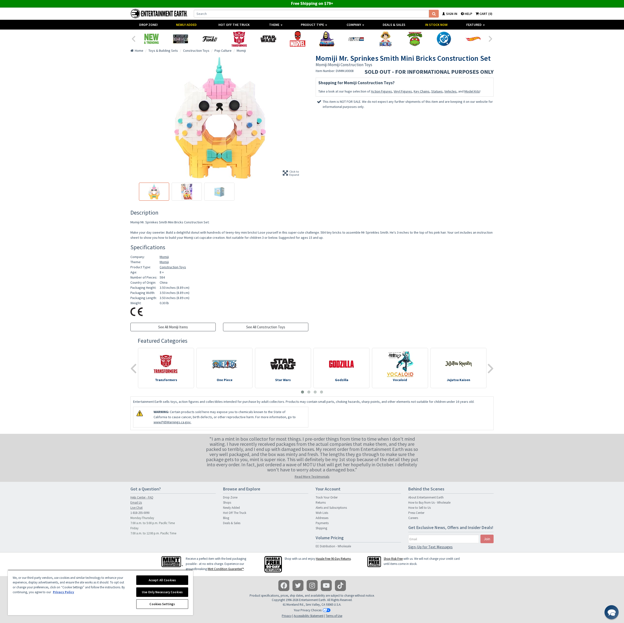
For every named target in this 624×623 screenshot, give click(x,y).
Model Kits (472, 91)
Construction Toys (173, 267)
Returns (321, 502)
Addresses (322, 518)
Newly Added (186, 24)
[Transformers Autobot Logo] (239, 39)
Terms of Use (334, 616)
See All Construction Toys (265, 327)
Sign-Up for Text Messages (430, 546)
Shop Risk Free (393, 559)
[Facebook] (283, 585)
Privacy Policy (63, 592)
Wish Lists (322, 513)
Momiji (164, 257)
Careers (413, 518)
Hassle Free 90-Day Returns (333, 559)
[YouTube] (326, 585)
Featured (474, 24)
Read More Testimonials (312, 476)
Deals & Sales (394, 24)
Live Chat (136, 508)
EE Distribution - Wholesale (333, 546)
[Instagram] (312, 585)
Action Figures (381, 91)
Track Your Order (327, 497)
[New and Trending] (151, 39)
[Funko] (209, 39)
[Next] (491, 38)
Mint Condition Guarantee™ (226, 569)
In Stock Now (436, 24)
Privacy (287, 616)
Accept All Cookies (162, 580)
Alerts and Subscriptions (331, 508)
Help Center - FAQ (141, 497)
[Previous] (133, 38)
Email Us (136, 502)
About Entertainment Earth (426, 497)
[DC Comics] (443, 39)
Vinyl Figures (403, 91)
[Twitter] (297, 585)
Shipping (321, 528)
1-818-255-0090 (139, 513)
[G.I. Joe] (356, 39)
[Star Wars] (268, 39)
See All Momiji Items (173, 327)
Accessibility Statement (308, 616)
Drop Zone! (148, 24)
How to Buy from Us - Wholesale (429, 502)
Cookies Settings (162, 604)
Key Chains (421, 91)
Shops (227, 502)
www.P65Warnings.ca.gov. (172, 422)
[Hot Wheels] (473, 39)
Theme (274, 24)
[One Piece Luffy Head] (385, 39)
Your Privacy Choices (308, 610)
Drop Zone (230, 497)
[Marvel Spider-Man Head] (297, 39)
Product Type (313, 24)
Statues (437, 91)
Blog (226, 518)
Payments (322, 523)
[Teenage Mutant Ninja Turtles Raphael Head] (414, 39)
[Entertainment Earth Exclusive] (180, 39)
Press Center (416, 513)
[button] (611, 612)
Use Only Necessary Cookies (162, 592)
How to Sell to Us (419, 508)
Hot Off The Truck (234, 24)
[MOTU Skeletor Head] (326, 39)
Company (354, 24)
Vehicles (450, 91)
